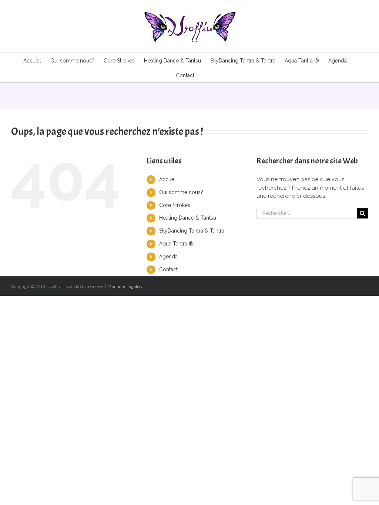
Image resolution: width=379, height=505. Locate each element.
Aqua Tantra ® (176, 244)
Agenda (168, 257)
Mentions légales (124, 286)
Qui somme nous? (181, 192)
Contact (168, 269)
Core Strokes (174, 205)
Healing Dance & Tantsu (187, 218)
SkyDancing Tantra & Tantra (191, 231)
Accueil (168, 179)
